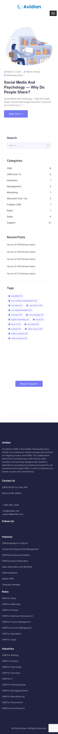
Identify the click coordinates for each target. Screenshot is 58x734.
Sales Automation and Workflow (17, 567)
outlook (16, 329)
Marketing (11, 75)
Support (11, 222)
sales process (19, 338)
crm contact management (24, 301)
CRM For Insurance (11, 673)
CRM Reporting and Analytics (16, 555)
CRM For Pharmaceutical (13, 684)
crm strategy (36, 315)
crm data (16, 305)
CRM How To (14, 174)
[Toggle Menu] (53, 13)
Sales (10, 216)
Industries (12, 180)
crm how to (35, 305)
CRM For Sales (9, 598)
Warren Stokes (33, 72)
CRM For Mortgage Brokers (15, 690)
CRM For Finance (10, 610)
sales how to (35, 329)
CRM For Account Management (17, 627)
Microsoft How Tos (17, 198)
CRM (9, 168)
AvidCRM (16, 296)
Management (14, 186)
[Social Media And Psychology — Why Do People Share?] (29, 48)
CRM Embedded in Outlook (15, 543)
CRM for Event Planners (13, 708)
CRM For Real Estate (11, 667)
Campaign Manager (11, 584)
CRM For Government (12, 702)
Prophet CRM (14, 204)
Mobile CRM (8, 578)
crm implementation (21, 310)
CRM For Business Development (17, 616)
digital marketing (20, 319)
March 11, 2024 (14, 72)
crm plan (16, 315)
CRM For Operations (11, 633)
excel (39, 319)
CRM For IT (7, 678)
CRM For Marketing (11, 604)
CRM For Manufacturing (13, 696)
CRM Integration (10, 572)
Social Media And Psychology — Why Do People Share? (24, 87)
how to (15, 324)
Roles (20, 75)
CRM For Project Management (16, 622)
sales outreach (19, 333)
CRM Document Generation (15, 561)
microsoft (33, 324)
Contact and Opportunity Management (20, 549)
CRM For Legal (9, 639)
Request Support (29, 383)
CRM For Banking (10, 655)
